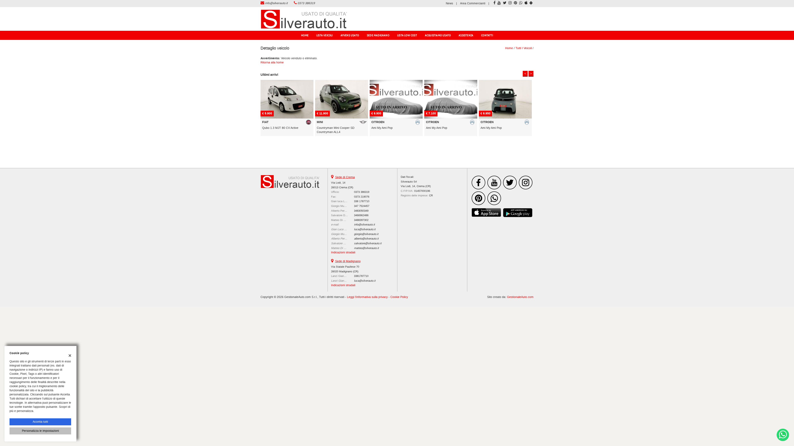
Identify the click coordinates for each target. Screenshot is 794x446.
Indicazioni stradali (343, 252)
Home (305, 35)
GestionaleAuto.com (520, 297)
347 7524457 (361, 206)
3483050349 (361, 210)
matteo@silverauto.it (366, 248)
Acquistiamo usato (438, 35)
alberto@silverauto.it (366, 238)
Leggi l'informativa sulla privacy (367, 297)
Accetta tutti (40, 422)
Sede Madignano (378, 35)
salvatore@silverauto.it (367, 243)
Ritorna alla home (272, 62)
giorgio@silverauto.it (366, 234)
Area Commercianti (472, 3)
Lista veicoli (324, 35)
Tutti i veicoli (523, 48)
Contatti (487, 35)
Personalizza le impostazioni (40, 431)
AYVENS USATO (350, 35)
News (449, 3)
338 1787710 (361, 201)
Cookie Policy (399, 297)
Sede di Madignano (348, 261)
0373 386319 (306, 3)
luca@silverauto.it (364, 229)
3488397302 (361, 220)
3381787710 (361, 276)
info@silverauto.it (276, 3)
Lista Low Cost (407, 35)
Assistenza (466, 35)
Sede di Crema (345, 177)
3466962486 (361, 215)
